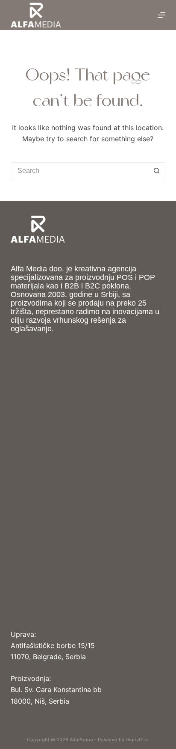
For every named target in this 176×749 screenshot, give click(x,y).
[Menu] (161, 15)
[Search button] (156, 170)
